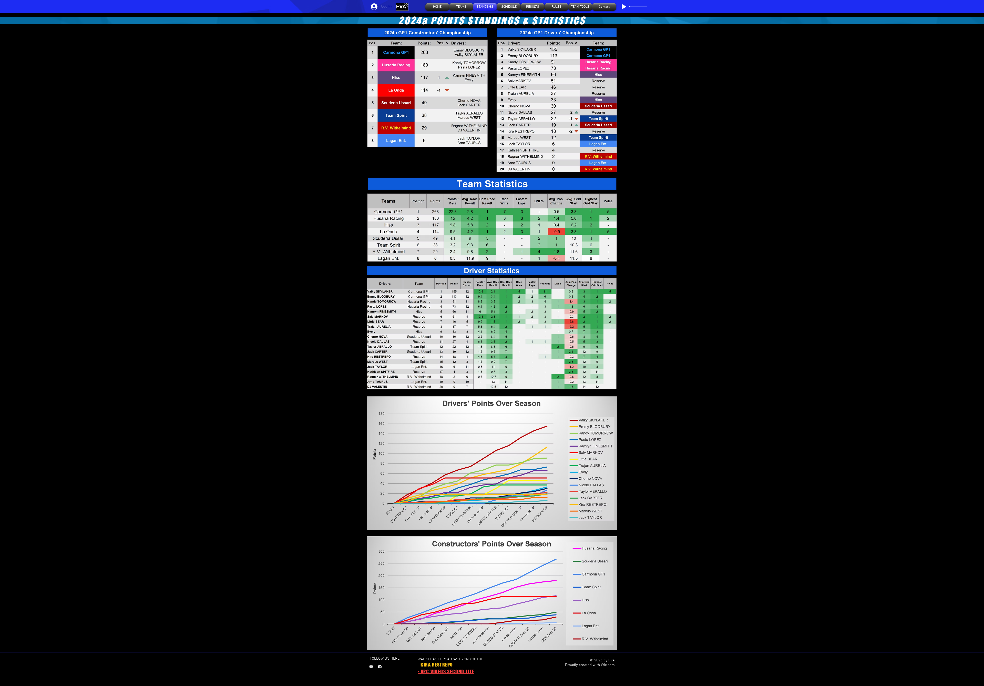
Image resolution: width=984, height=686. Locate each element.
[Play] (624, 6)
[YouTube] (371, 666)
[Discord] (380, 666)
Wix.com (608, 665)
